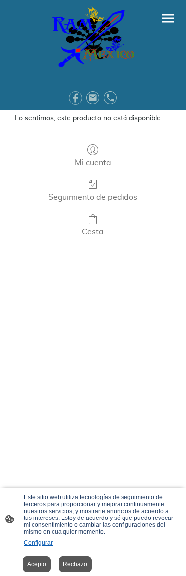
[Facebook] (75, 98)
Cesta (93, 232)
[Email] (93, 98)
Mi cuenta (93, 163)
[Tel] (110, 98)
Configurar (38, 542)
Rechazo (75, 564)
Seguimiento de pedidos (92, 197)
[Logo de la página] (93, 38)
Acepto (36, 564)
